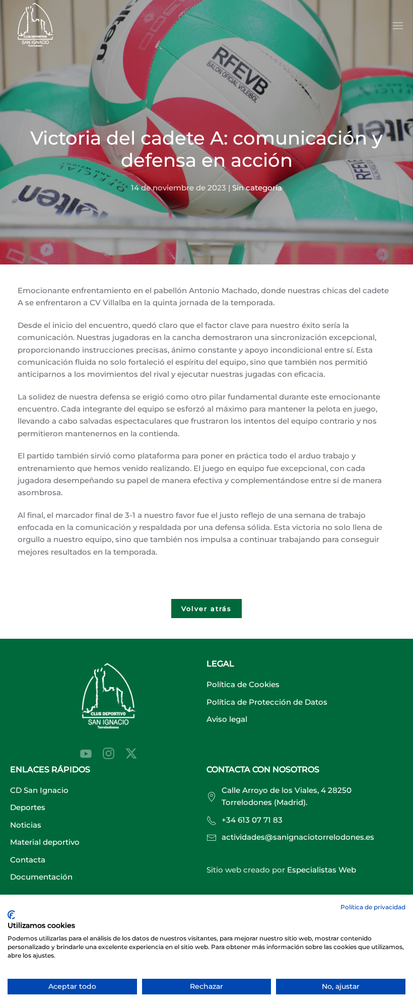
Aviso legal (226, 719)
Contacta (27, 859)
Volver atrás (206, 608)
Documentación (41, 877)
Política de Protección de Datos (266, 702)
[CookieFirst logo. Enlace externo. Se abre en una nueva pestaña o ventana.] (11, 914)
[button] (398, 26)
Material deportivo (45, 842)
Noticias (25, 825)
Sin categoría (257, 187)
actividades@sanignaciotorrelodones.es (298, 837)
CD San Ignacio (39, 790)
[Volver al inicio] (35, 26)
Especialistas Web (321, 870)
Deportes (27, 807)
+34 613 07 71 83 (252, 820)
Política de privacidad (372, 907)
